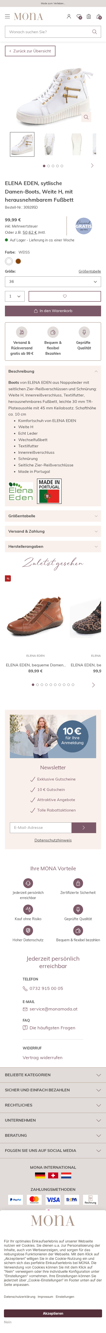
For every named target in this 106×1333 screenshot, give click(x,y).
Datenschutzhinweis (53, 840)
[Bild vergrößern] (86, 117)
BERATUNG (16, 1135)
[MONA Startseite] (28, 16)
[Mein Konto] (69, 16)
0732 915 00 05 (46, 988)
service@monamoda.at (53, 1009)
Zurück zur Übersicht (32, 50)
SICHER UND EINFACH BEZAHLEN (37, 1089)
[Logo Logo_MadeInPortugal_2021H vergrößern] (49, 491)
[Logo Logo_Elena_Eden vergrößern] (20, 491)
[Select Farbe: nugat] (18, 261)
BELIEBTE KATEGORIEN (28, 1074)
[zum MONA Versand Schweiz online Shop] (53, 1175)
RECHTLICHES (18, 1105)
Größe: (10, 271)
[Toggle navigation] (7, 16)
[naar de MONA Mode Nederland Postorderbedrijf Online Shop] (66, 1175)
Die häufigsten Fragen (52, 1028)
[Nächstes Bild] (92, 165)
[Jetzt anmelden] (83, 827)
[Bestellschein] (88, 16)
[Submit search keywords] (94, 32)
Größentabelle (90, 271)
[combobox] (53, 32)
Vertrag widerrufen (43, 1057)
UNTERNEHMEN (20, 1120)
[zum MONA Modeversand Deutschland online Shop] (40, 1175)
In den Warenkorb (56, 310)
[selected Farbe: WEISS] (9, 261)
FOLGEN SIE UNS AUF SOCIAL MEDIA (40, 1150)
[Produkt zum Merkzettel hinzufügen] (65, 296)
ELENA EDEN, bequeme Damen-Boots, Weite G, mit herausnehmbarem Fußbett (35, 665)
